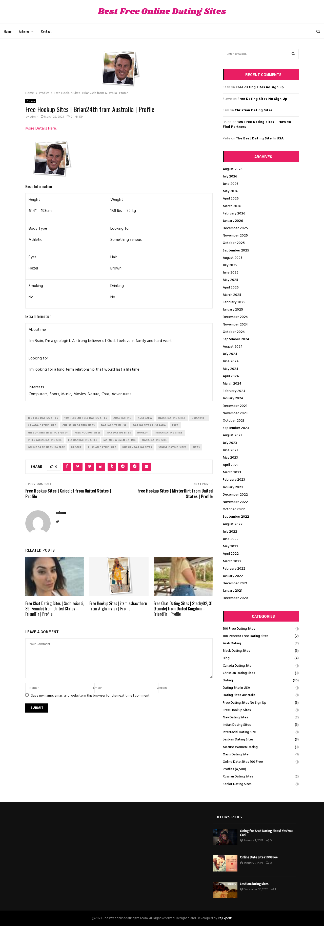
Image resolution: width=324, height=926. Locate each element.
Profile (76, 447)
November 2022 (235, 502)
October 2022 (234, 509)
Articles (24, 31)
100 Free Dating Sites (239, 629)
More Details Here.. (41, 128)
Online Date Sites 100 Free (243, 762)
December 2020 (235, 598)
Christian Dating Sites (253, 110)
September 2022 (236, 517)
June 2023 (230, 450)
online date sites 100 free (46, 447)
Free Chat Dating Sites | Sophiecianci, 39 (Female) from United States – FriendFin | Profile (54, 608)
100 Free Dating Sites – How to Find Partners (257, 124)
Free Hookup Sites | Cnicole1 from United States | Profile (68, 493)
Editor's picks (227, 817)
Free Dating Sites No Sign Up (262, 99)
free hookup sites (87, 433)
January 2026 (233, 221)
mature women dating (120, 440)
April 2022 (231, 554)
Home (7, 31)
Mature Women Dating (240, 747)
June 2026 (230, 184)
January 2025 (233, 310)
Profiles (31, 101)
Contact (46, 31)
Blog (226, 658)
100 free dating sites (43, 418)
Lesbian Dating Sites (238, 739)
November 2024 (235, 325)
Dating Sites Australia (239, 695)
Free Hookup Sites (237, 710)
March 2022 (232, 561)
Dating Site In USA (236, 688)
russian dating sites (137, 447)
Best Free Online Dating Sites (162, 12)
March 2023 (232, 472)
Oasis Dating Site (236, 754)
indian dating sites (168, 433)
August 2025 (232, 258)
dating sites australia (149, 425)
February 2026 (234, 213)
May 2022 (230, 546)
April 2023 (230, 465)
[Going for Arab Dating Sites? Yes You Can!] (225, 837)
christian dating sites (78, 425)
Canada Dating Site (237, 666)
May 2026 (230, 191)
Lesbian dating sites (254, 884)
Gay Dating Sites (235, 717)
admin (34, 116)
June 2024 (231, 361)
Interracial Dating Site (239, 732)
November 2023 (235, 413)
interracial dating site (45, 440)
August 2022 (232, 524)
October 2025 (234, 243)
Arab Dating (232, 643)
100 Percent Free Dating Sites (245, 636)
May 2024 (230, 369)
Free (175, 425)
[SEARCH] (293, 54)
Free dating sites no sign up (260, 87)
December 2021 (235, 583)
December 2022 (235, 495)
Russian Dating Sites (238, 776)
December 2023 (235, 406)
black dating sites (171, 418)
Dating (228, 680)
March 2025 (232, 295)
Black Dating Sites (236, 651)
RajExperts (225, 918)
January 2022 (233, 576)
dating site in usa (114, 425)
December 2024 (235, 317)
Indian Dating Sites (237, 725)
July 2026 (230, 176)
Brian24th (199, 418)
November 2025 (235, 236)
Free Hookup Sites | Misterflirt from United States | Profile (175, 493)
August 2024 (233, 347)
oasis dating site (154, 440)
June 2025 (230, 273)
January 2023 (233, 487)
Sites (196, 447)
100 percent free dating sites (85, 418)
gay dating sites (119, 433)
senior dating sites (172, 447)
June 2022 (230, 539)
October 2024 (234, 332)
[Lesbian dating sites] (225, 890)
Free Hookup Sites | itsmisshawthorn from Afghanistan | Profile (118, 606)
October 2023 (234, 421)
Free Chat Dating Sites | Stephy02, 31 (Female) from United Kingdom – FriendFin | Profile (183, 608)
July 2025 (230, 265)
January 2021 (232, 591)
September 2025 (236, 250)
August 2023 (232, 435)
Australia (145, 418)
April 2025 (231, 287)
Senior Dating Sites (237, 784)
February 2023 (234, 480)
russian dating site (102, 447)
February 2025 (234, 302)
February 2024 (234, 391)
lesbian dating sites (82, 440)
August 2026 (232, 169)
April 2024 (231, 376)
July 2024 (230, 354)
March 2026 (232, 206)
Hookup (142, 433)
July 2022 (230, 532)
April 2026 (231, 199)
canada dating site (42, 425)
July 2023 (230, 443)
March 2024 (232, 384)
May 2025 (230, 280)
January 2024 (233, 398)
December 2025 (235, 228)
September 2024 (236, 339)
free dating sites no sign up (48, 433)
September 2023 (236, 428)
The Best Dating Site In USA (260, 138)
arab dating (122, 418)
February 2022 (234, 569)
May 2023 (230, 458)
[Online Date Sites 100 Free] (225, 863)
